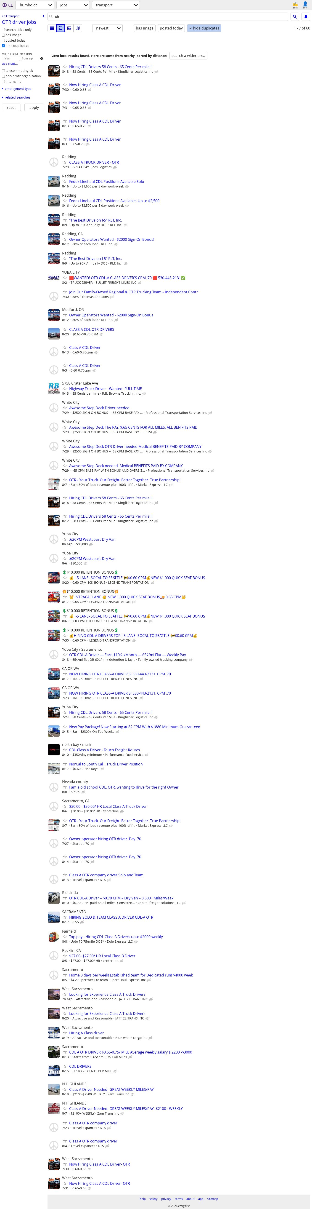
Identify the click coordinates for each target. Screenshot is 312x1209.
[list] (52, 28)
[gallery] (69, 28)
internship (13, 81)
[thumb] (60, 28)
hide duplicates (17, 45)
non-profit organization (23, 76)
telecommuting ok (19, 70)
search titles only (18, 29)
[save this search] (305, 17)
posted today (15, 40)
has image (13, 35)
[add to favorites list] (65, 66)
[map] (78, 28)
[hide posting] (156, 72)
